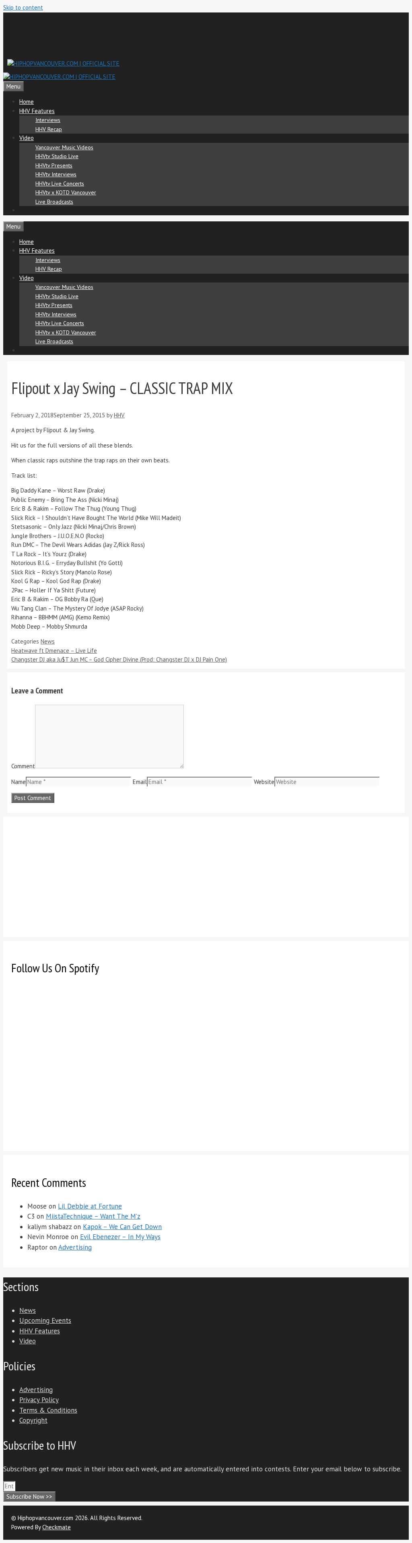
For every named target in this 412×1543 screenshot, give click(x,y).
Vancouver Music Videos (64, 147)
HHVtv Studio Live (56, 156)
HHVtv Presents (53, 165)
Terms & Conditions (48, 1410)
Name (18, 782)
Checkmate (56, 1527)
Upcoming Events (45, 1320)
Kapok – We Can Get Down (122, 1226)
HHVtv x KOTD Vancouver (65, 192)
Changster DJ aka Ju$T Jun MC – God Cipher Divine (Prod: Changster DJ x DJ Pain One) (119, 659)
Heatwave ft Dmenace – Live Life (54, 650)
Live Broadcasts (54, 201)
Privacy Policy (39, 1399)
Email (140, 782)
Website (264, 782)
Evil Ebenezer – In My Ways (120, 1236)
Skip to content (23, 7)
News (48, 641)
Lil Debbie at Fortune (90, 1206)
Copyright (33, 1420)
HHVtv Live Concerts (59, 183)
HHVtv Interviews (55, 174)
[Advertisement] (153, 35)
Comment (23, 766)
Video (26, 138)
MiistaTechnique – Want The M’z (93, 1216)
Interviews (47, 120)
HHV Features (37, 111)
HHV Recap (48, 129)
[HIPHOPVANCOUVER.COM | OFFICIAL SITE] (59, 76)
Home (26, 101)
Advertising (75, 1247)
